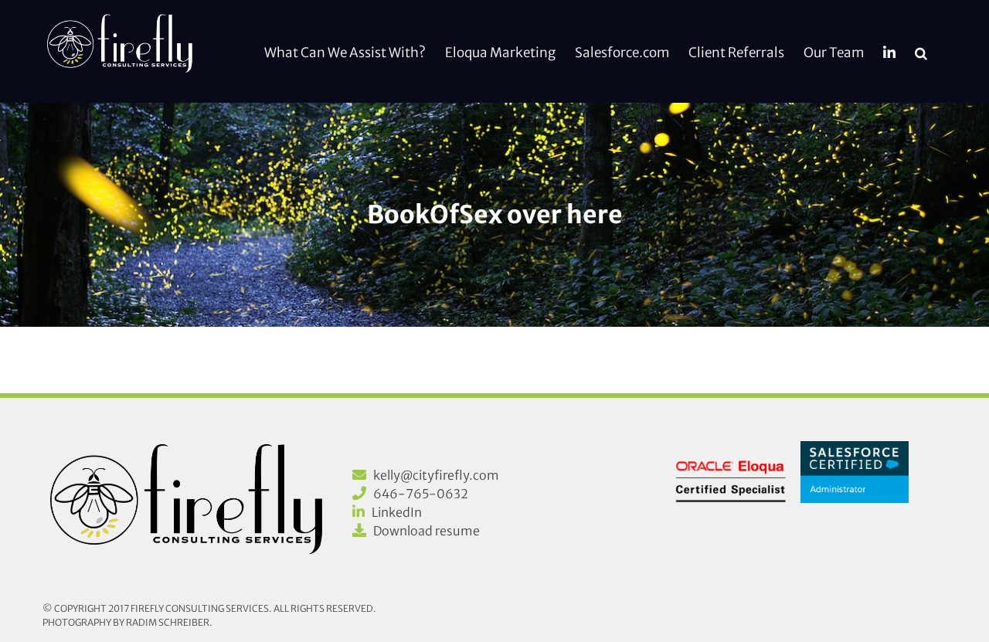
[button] (921, 51)
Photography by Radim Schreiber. (127, 622)
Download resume (426, 530)
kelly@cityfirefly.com (436, 475)
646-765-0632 (420, 493)
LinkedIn (397, 512)
